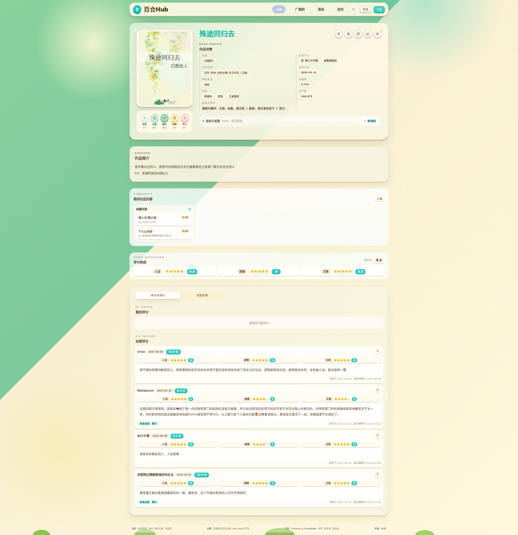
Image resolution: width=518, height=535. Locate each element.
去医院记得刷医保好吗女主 (155, 475)
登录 (365, 9)
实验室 (168, 528)
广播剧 (300, 9)
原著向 (208, 96)
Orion (141, 352)
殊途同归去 (217, 34)
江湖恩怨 (234, 96)
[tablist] (180, 295)
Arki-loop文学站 (240, 528)
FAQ (151, 528)
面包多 (335, 528)
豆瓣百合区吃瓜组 (222, 528)
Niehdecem (145, 390)
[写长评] (358, 34)
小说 (279, 9)
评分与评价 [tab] (158, 295)
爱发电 (327, 528)
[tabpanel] (259, 405)
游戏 (340, 9)
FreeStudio (310, 528)
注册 (379, 9)
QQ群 (383, 528)
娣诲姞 (371, 121)
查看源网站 (330, 60)
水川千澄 (143, 436)
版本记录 (158, 528)
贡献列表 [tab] (202, 295)
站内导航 (142, 528)
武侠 (220, 96)
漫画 (321, 9)
